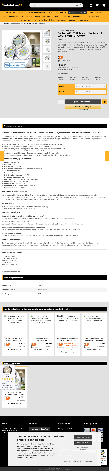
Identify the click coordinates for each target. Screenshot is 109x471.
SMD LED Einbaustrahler (36, 12)
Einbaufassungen (79, 16)
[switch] (101, 463)
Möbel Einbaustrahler (12, 16)
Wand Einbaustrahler (62, 16)
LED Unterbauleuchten (97, 16)
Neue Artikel (83, 20)
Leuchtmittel (27, 16)
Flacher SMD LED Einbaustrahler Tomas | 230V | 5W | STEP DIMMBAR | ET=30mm (41, 339)
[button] (47, 41)
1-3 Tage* (69, 69)
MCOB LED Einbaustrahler (15, 12)
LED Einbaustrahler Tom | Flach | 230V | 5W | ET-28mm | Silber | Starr (94, 339)
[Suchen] (80, 5)
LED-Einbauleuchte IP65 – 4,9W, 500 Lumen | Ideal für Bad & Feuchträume (67, 339)
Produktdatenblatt (64, 61)
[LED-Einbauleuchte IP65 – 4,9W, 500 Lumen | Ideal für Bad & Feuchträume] (67, 325)
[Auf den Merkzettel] (104, 102)
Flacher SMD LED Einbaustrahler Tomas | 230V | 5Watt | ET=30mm (15, 393)
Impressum (87, 461)
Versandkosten (74, 67)
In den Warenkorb (83, 102)
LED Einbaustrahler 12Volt (57, 12)
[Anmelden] (91, 5)
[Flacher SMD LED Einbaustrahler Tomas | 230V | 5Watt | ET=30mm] (14, 379)
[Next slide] (47, 66)
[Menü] (104, 450)
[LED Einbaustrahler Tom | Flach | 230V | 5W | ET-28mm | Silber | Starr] (94, 325)
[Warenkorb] (104, 5)
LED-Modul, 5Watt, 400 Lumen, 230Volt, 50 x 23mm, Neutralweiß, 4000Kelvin (14, 339)
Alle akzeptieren (82, 437)
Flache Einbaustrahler (77, 12)
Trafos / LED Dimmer (29, 20)
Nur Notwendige (82, 443)
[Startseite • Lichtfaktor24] (12, 7)
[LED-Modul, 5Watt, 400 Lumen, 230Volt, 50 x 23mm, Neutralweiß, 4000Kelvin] (14, 325)
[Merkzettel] (97, 5)
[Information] (77, 5)
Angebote (72, 20)
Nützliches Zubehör (46, 20)
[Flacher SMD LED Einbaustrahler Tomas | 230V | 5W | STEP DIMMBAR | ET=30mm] (41, 325)
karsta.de (67, 469)
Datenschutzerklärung (71, 461)
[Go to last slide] (47, 33)
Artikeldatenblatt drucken (12, 272)
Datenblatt (8, 347)
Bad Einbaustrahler (96, 12)
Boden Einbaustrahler (43, 16)
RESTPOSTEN (61, 20)
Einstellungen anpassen (83, 448)
